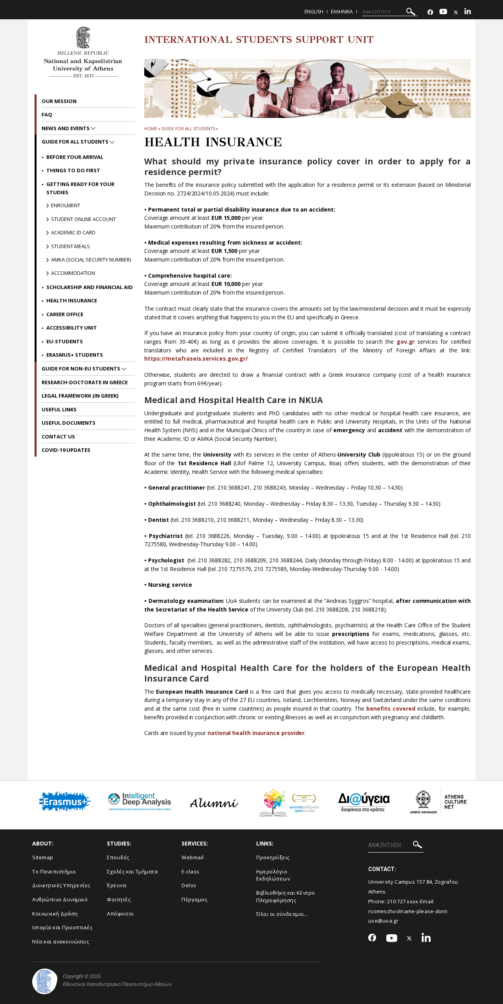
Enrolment (65, 205)
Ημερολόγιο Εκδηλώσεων (273, 875)
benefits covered (390, 708)
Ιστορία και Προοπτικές (62, 927)
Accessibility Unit (71, 327)
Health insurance (71, 300)
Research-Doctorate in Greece (85, 382)
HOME (150, 128)
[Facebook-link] (430, 12)
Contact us (58, 436)
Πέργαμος (194, 899)
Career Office (64, 314)
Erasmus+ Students (74, 354)
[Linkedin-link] (467, 12)
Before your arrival (74, 156)
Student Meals (70, 246)
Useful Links (59, 409)
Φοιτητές (118, 899)
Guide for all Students (188, 128)
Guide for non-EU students (81, 368)
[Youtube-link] (443, 12)
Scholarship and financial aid (89, 287)
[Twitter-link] (455, 12)
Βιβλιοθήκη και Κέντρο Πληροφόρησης (285, 896)
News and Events (66, 128)
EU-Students (64, 341)
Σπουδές (118, 857)
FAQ (47, 114)
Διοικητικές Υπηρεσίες (61, 885)
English (314, 11)
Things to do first (73, 170)
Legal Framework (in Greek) (80, 395)
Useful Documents (68, 422)
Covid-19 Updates (66, 449)
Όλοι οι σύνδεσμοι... (282, 913)
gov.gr (406, 341)
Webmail (193, 857)
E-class (191, 871)
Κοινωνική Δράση (55, 913)
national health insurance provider (256, 733)
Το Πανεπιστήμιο (54, 871)
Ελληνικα (342, 11)
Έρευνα (116, 885)
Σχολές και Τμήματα (132, 871)
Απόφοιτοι (120, 913)
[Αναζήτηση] (411, 12)
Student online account (83, 219)
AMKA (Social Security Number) (91, 259)
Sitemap (42, 857)
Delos (189, 885)
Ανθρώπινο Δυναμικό (60, 899)
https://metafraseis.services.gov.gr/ (196, 358)
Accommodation (73, 272)
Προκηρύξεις (273, 857)
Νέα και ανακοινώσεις (60, 941)
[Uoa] (44, 981)
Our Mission (59, 101)
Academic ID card (73, 232)
